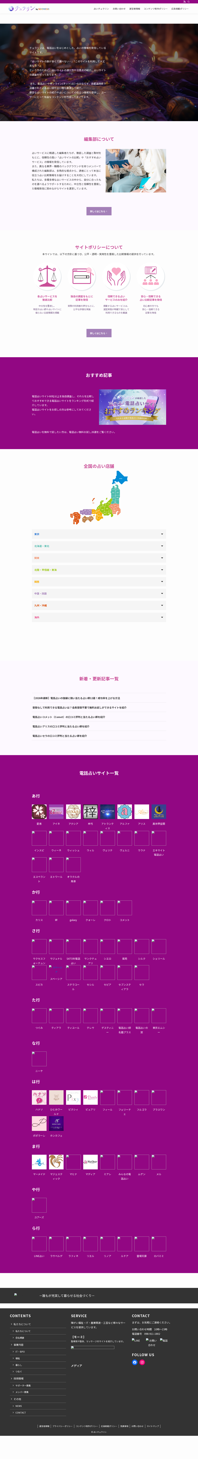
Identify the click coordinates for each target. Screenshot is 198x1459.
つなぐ (18, 1371)
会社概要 (19, 1337)
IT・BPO (20, 1351)
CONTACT (20, 1412)
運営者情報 (44, 1426)
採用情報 (19, 1378)
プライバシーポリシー (62, 1426)
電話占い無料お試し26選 (83, 432)
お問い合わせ (137, 1426)
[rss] (185, 1)
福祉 (17, 1358)
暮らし (18, 1364)
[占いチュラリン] (28, 8)
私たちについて (23, 1331)
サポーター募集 (23, 1385)
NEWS (18, 1405)
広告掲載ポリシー (109, 1426)
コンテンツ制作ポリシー (87, 1426)
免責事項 (124, 1426)
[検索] (189, 1)
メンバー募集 (21, 1392)
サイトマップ (153, 1426)
